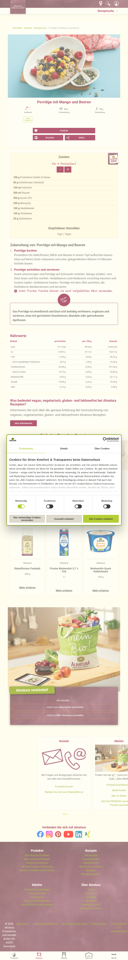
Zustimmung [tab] (26, 448)
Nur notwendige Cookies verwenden (27, 518)
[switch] (49, 506)
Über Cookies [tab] (102, 448)
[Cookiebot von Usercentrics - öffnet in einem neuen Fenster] (105, 439)
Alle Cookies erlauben (101, 519)
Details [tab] (64, 448)
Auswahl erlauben (64, 519)
